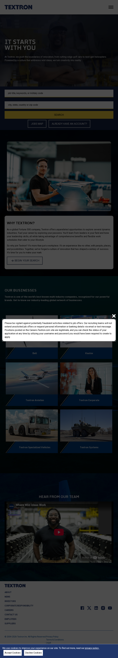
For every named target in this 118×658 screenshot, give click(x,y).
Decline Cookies (33, 652)
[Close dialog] (114, 315)
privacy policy (92, 648)
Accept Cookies (13, 652)
